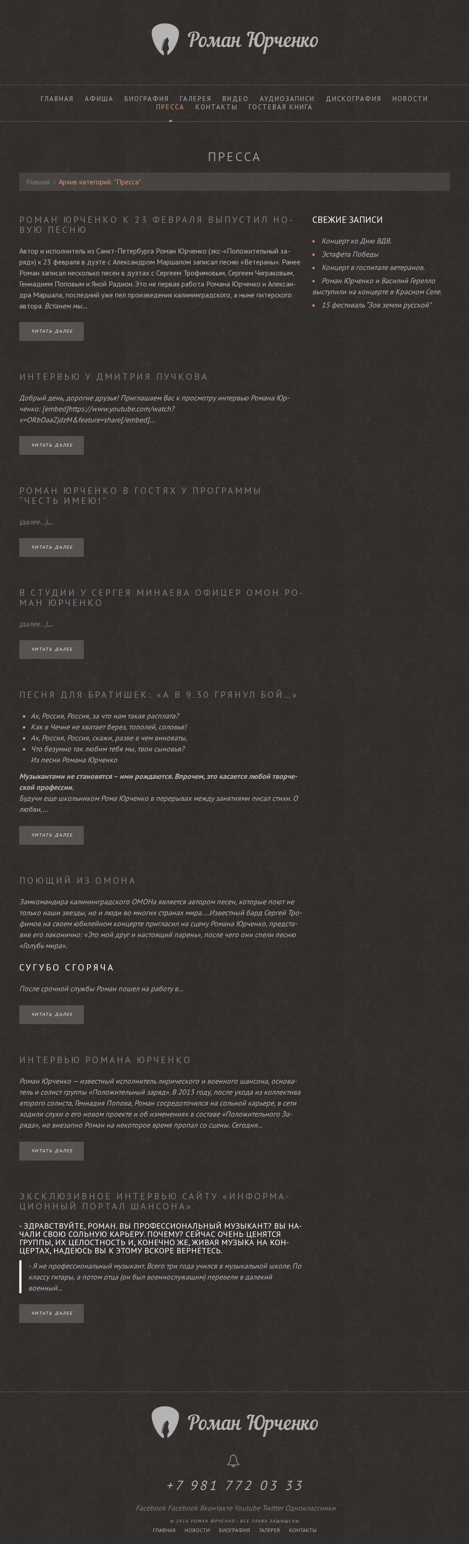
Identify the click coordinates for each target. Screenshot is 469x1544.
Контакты (217, 107)
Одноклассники (310, 1507)
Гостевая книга (281, 107)
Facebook (151, 1507)
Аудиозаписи (287, 99)
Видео (236, 99)
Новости (410, 99)
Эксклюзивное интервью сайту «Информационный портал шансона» (154, 1201)
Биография (147, 99)
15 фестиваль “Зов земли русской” (376, 304)
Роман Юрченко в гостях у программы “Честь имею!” (140, 496)
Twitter (272, 1507)
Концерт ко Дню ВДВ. (356, 240)
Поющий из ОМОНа (77, 880)
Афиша (99, 99)
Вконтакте (216, 1507)
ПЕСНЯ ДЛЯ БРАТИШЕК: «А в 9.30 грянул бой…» (159, 695)
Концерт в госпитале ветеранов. (373, 267)
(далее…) (33, 521)
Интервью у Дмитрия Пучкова (114, 377)
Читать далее (52, 331)
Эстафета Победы (350, 254)
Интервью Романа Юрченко (105, 1060)
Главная (57, 99)
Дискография (354, 99)
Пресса (170, 107)
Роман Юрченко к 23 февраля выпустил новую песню (156, 225)
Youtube (247, 1507)
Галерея (196, 99)
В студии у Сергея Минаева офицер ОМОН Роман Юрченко (161, 598)
